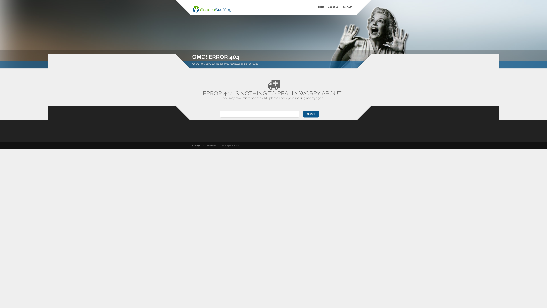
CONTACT (348, 7)
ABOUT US (333, 7)
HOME (321, 7)
